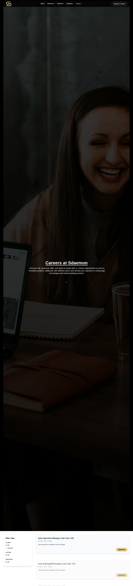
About (43, 3)
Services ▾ (50, 3)
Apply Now (121, 549)
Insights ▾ (69, 3)
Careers (78, 3)
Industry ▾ (60, 3)
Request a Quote (119, 4)
